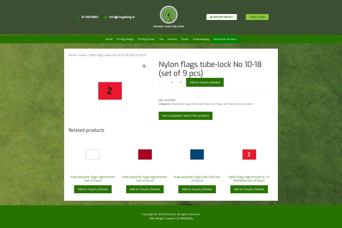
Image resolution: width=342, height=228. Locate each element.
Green (185, 39)
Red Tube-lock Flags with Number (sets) (222, 103)
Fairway (172, 39)
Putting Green (146, 39)
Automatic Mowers (225, 39)
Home (109, 39)
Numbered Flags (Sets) (185, 103)
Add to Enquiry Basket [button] (93, 189)
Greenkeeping (201, 39)
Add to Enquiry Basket (205, 82)
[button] (144, 66)
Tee (161, 39)
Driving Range (125, 39)
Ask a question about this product (185, 116)
